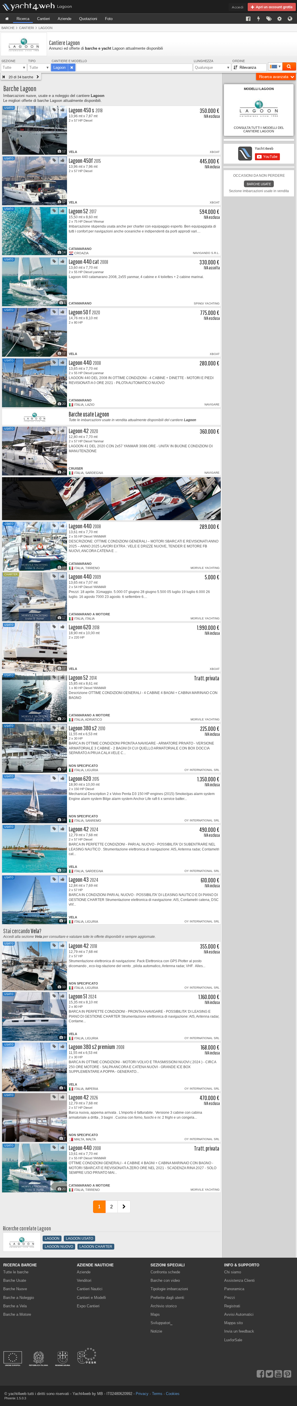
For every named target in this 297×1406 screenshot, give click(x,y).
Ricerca (23, 19)
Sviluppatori (161, 1323)
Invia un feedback (239, 1331)
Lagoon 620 (80, 626)
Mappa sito (233, 1323)
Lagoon (45, 28)
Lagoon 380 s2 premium (92, 1046)
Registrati (232, 1306)
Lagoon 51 (78, 996)
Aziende (64, 19)
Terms (157, 1393)
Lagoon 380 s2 (83, 727)
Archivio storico (164, 1306)
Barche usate (259, 183)
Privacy (142, 1393)
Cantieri (43, 19)
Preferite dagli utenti (167, 1297)
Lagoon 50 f (80, 312)
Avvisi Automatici (238, 1314)
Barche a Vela (15, 1306)
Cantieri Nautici (89, 1289)
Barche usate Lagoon (89, 414)
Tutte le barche (15, 1272)
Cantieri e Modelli (91, 1297)
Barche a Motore (17, 1314)
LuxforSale (233, 1340)
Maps (155, 1314)
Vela (35, 930)
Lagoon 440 (80, 362)
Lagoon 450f (81, 160)
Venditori (84, 1280)
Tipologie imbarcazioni (169, 1289)
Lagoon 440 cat (84, 261)
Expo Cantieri (88, 1306)
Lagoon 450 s (81, 109)
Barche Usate (14, 1280)
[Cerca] (289, 66)
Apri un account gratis (273, 7)
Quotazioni (88, 19)
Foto (109, 19)
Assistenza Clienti (239, 1280)
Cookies (173, 1393)
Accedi (237, 7)
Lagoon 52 (78, 210)
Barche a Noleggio (18, 1297)
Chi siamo (232, 1272)
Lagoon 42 (79, 430)
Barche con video (165, 1280)
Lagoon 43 (79, 879)
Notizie (156, 1331)
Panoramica (234, 1289)
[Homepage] (7, 18)
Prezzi (229, 1297)
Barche (8, 28)
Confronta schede (165, 1272)
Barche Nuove (15, 1289)
